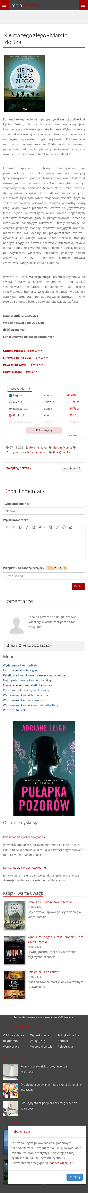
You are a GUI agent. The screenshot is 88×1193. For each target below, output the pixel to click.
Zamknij (74, 1177)
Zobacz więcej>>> (61, 1163)
